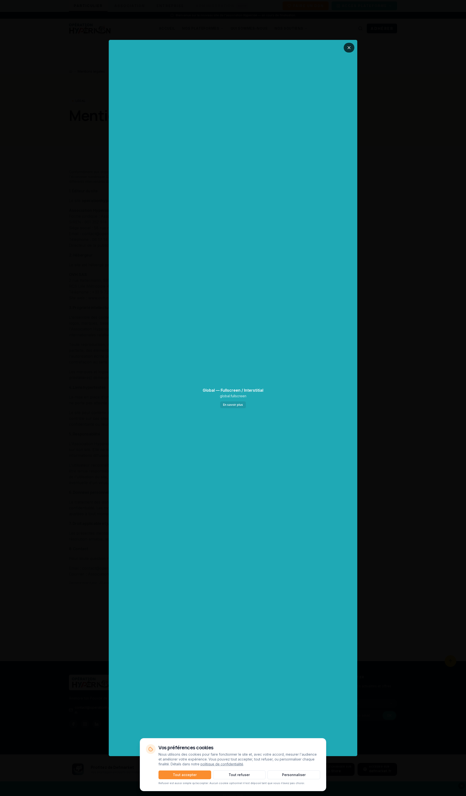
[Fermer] (349, 48)
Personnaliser (294, 775)
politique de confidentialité (221, 764)
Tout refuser (239, 775)
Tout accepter (185, 775)
